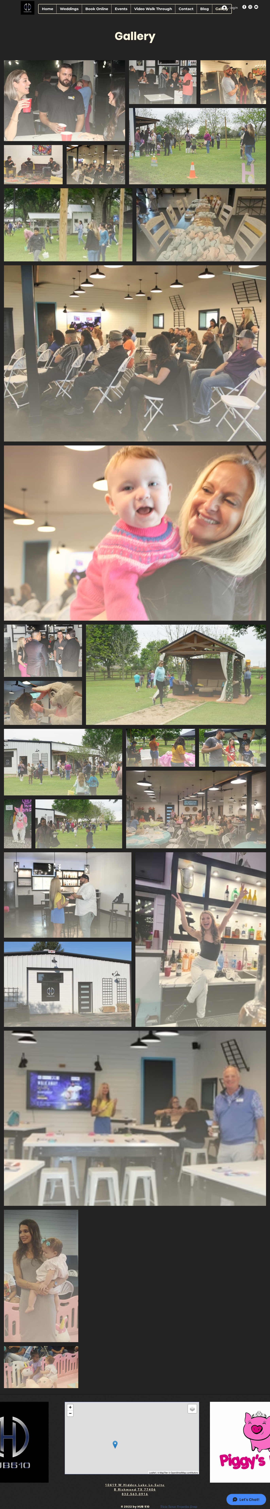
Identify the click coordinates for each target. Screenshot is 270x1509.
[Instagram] (250, 7)
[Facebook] (244, 7)
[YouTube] (256, 7)
